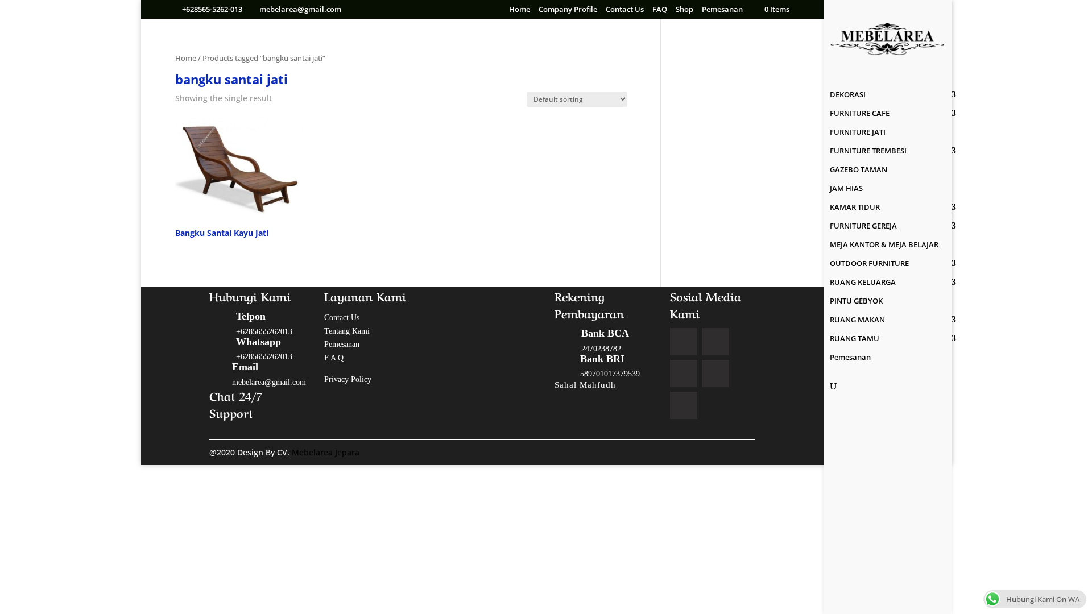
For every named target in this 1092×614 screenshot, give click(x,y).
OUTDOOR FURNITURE (869, 263)
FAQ (659, 10)
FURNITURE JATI (858, 132)
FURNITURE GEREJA (863, 226)
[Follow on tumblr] (683, 405)
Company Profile (568, 10)
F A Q (334, 358)
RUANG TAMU (854, 338)
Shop (684, 10)
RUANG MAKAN (857, 320)
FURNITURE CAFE (860, 113)
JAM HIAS (846, 188)
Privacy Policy (347, 379)
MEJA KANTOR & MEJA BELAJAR (884, 245)
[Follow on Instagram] (683, 373)
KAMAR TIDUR (855, 207)
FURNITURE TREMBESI (868, 151)
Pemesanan (722, 10)
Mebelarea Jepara (327, 452)
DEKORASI (848, 94)
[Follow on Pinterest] (715, 373)
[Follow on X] (715, 341)
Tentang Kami (347, 331)
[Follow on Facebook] (683, 341)
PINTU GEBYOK (856, 301)
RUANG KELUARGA (863, 282)
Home (519, 10)
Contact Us (625, 10)
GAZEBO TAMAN (858, 170)
